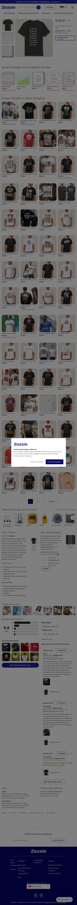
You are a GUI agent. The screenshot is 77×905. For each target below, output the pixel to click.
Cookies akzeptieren (54, 462)
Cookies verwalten (36, 462)
